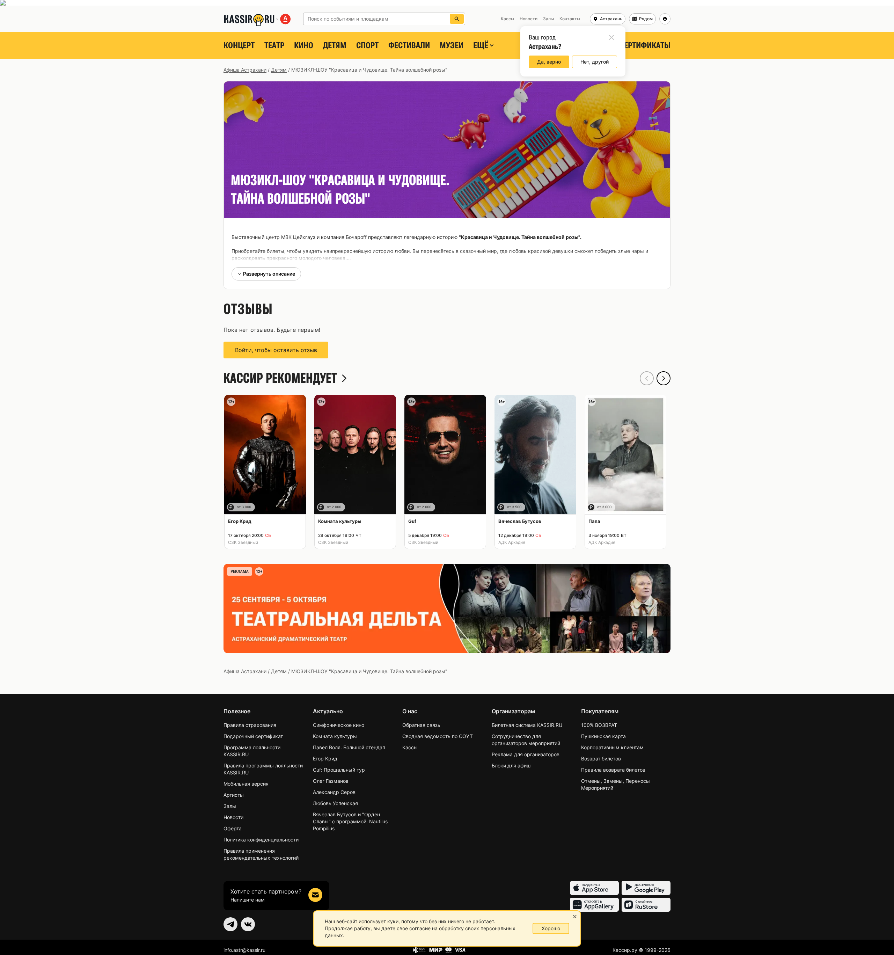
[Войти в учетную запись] (664, 18)
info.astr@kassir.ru (244, 950)
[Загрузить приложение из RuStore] (646, 905)
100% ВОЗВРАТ (599, 725)
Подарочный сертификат (253, 736)
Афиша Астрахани (245, 70)
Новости (233, 817)
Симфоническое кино (338, 725)
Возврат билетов (601, 758)
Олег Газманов (331, 781)
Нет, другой (594, 62)
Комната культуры (335, 736)
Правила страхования (250, 725)
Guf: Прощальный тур (339, 770)
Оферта (233, 828)
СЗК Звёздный (243, 542)
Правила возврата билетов (613, 770)
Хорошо (551, 928)
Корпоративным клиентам (612, 747)
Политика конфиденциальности (261, 840)
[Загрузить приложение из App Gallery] (594, 905)
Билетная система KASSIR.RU (527, 725)
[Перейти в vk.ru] (248, 924)
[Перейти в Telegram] (230, 924)
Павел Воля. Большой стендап (349, 747)
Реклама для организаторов (525, 754)
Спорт (367, 45)
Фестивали (409, 45)
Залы (230, 806)
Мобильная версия (246, 784)
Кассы (410, 747)
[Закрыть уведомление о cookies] (574, 916)
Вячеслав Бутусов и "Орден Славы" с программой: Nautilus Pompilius (350, 821)
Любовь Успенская (335, 803)
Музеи (451, 45)
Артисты (234, 795)
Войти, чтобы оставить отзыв (276, 350)
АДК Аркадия (511, 542)
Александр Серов (334, 792)
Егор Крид (325, 758)
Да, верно (549, 62)
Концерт (239, 45)
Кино (303, 45)
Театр (274, 45)
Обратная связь (421, 725)
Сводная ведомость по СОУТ (437, 736)
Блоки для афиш (511, 765)
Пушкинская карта (603, 736)
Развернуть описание (269, 274)
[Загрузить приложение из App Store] (594, 888)
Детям (334, 45)
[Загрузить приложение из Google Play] (646, 888)
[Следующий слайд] (663, 378)
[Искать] (457, 19)
